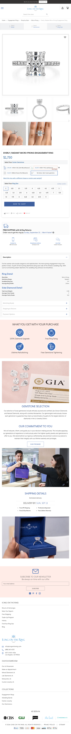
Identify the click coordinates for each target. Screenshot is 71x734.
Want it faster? (47, 232)
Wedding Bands (7, 698)
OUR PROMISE (35, 444)
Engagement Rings (8, 694)
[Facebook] (36, 593)
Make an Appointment (9, 669)
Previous (2, 121)
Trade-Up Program (8, 617)
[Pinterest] (33, 593)
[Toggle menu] (2, 8)
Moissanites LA (6, 679)
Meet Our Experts (7, 611)
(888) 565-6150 (9, 649)
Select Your (11, 183)
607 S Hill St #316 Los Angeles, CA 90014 (12, 654)
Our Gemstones (7, 704)
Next (69, 121)
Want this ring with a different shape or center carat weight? (22, 178)
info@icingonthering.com (13, 646)
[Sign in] (62, 8)
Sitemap (62, 724)
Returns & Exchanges (8, 608)
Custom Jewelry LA (8, 682)
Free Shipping (6, 614)
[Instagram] (40, 593)
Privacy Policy (49, 724)
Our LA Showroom (8, 666)
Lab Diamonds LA (7, 675)
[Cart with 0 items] (67, 8)
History (4, 620)
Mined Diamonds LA (8, 672)
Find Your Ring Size (8, 623)
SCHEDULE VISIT (43, 1)
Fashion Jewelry (7, 701)
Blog (3, 627)
